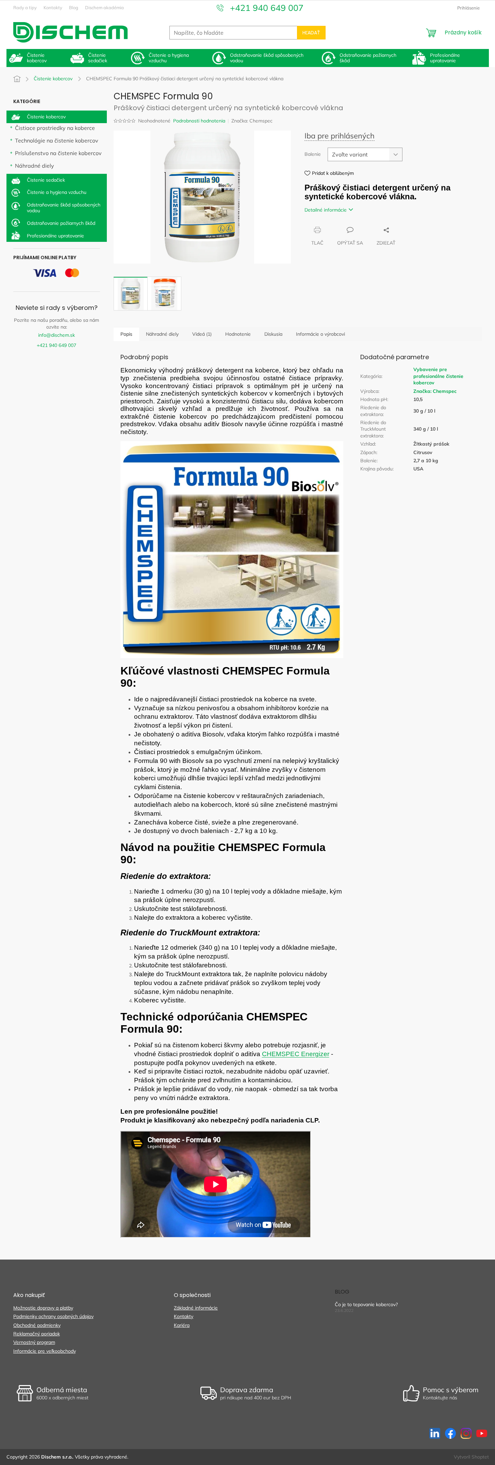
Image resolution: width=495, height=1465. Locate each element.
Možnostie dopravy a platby (43, 1308)
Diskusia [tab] (273, 334)
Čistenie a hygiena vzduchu (56, 192)
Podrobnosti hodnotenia (199, 121)
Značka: (252, 121)
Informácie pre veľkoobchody (44, 1351)
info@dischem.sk (56, 335)
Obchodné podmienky (37, 1325)
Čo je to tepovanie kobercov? (366, 1304)
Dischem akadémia (104, 7)
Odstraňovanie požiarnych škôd (61, 223)
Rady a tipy (25, 7)
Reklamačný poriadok (36, 1334)
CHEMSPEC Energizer (295, 1054)
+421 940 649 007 (56, 345)
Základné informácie (196, 1308)
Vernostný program (34, 1342)
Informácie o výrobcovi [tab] (320, 334)
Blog (73, 7)
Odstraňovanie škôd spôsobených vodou (63, 208)
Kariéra (181, 1325)
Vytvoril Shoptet (471, 1457)
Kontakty (53, 7)
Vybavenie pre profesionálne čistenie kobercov (438, 376)
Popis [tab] (126, 334)
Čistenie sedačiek (46, 180)
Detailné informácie (325, 210)
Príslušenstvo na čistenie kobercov (58, 153)
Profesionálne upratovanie (55, 236)
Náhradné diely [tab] (162, 334)
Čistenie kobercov (46, 117)
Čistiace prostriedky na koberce (55, 127)
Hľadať (311, 32)
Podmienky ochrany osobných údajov (53, 1316)
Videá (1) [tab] (202, 334)
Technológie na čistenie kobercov (56, 140)
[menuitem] (37, 58)
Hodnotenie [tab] (238, 334)
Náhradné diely (34, 165)
